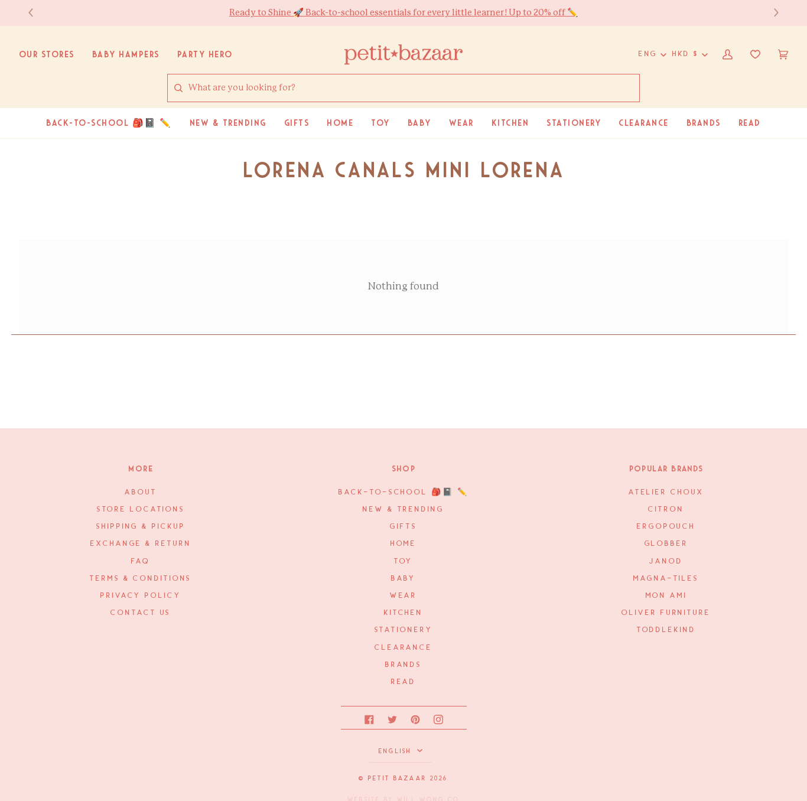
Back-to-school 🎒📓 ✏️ (403, 492)
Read (403, 682)
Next (770, 13)
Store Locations (141, 509)
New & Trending (403, 509)
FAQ (140, 561)
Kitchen (403, 613)
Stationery (404, 630)
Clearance (403, 648)
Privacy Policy (140, 596)
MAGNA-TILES (666, 578)
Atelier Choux (666, 492)
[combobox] (413, 88)
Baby (403, 578)
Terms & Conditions (140, 578)
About (141, 492)
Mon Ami (666, 596)
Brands (403, 665)
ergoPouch (666, 526)
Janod (665, 561)
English (397, 751)
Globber (666, 544)
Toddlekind (666, 630)
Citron (666, 509)
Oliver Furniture (665, 613)
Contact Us (140, 613)
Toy (404, 561)
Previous (36, 13)
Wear (404, 596)
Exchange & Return (140, 544)
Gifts (403, 526)
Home (404, 544)
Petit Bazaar (397, 778)
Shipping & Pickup (140, 526)
